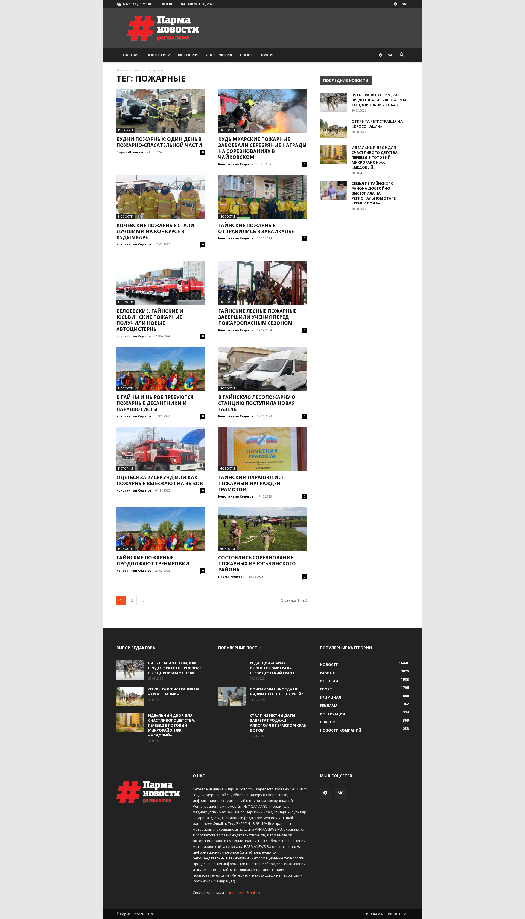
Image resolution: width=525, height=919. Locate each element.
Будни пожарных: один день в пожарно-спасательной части (159, 142)
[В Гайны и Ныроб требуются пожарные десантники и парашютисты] (160, 369)
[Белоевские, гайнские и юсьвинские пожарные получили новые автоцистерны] (160, 283)
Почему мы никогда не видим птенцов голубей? (276, 692)
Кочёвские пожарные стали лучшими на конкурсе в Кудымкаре (155, 231)
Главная (129, 54)
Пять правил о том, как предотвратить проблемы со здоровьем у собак (379, 100)
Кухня (267, 54)
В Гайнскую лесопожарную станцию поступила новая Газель (256, 403)
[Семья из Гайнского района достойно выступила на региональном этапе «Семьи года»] (333, 190)
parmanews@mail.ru (243, 892)
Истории (188, 54)
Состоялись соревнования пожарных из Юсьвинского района (257, 563)
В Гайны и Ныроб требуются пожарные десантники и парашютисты (155, 403)
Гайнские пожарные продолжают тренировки (152, 560)
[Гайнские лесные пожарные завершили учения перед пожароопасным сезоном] (262, 283)
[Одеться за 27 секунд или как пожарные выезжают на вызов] (160, 449)
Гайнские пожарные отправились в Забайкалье (256, 228)
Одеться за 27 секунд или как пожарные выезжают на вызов (159, 480)
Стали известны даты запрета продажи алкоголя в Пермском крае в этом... (278, 723)
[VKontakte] (404, 4)
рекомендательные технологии (221, 858)
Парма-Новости (129, 152)
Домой (122, 70)
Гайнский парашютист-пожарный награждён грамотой (252, 483)
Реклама (374, 914)
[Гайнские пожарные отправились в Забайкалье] (262, 197)
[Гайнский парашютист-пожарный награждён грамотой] (262, 449)
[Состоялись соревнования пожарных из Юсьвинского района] (262, 529)
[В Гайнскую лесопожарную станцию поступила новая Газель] (262, 369)
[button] (402, 55)
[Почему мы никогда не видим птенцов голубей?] (232, 696)
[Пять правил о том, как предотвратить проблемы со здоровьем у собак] (333, 102)
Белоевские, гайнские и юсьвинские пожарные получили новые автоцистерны (149, 320)
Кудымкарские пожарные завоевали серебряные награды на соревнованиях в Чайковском (262, 148)
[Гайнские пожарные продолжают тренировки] (160, 529)
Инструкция (218, 54)
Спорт (246, 54)
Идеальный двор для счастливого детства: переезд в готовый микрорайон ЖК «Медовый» (375, 157)
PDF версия (398, 914)
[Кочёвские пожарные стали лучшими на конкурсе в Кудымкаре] (160, 197)
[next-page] (143, 600)
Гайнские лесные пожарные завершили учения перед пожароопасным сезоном (257, 317)
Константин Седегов (235, 164)
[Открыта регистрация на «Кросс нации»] (333, 128)
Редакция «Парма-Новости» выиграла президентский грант (272, 667)
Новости (156, 54)
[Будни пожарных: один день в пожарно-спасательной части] (160, 111)
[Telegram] (395, 4)
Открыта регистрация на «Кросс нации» (377, 124)
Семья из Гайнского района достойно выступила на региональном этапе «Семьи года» (374, 193)
